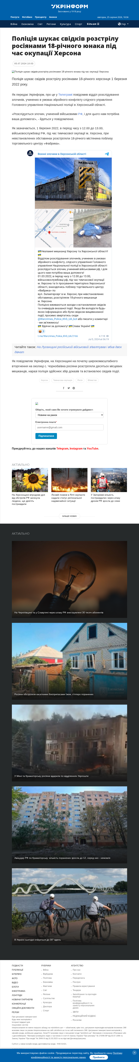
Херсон (44, 380)
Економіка (28, 24)
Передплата (79, 978)
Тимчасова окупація (62, 380)
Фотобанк (27, 17)
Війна (14, 24)
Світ (40, 24)
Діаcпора (47, 1006)
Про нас (77, 970)
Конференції (19, 1004)
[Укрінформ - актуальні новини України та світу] (69, 6)
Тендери (77, 990)
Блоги (15, 987)
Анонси (53, 17)
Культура (65, 24)
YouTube (92, 448)
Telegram (62, 448)
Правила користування (84, 986)
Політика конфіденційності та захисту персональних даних (83, 1004)
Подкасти (17, 965)
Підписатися (46, 435)
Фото (14, 978)
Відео (15, 982)
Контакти (77, 974)
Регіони (51, 24)
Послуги (15, 17)
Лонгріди (17, 995)
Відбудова (48, 974)
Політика (47, 978)
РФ (80, 114)
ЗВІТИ (75, 1012)
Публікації (17, 970)
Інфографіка (18, 991)
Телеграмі (65, 94)
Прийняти (99, 1057)
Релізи (15, 1012)
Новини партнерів (22, 999)
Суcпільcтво (49, 998)
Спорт (78, 24)
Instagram (76, 448)
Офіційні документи (23, 1008)
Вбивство (92, 380)
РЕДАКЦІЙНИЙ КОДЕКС (84, 1016)
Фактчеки (47, 986)
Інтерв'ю (17, 974)
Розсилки (77, 1020)
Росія (80, 380)
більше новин (69, 516)
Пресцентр (40, 17)
